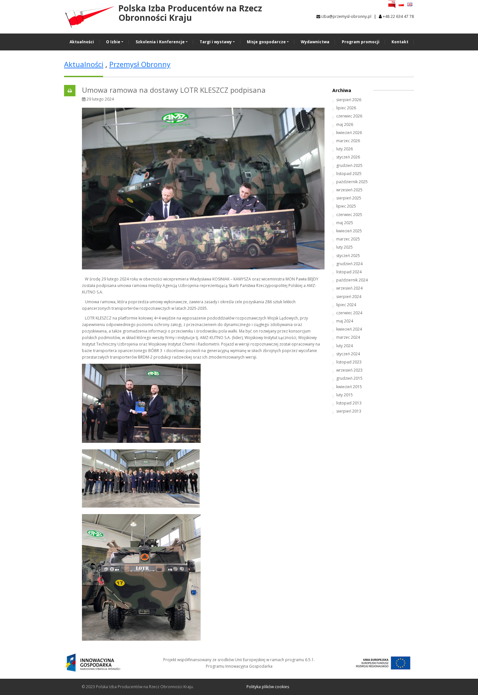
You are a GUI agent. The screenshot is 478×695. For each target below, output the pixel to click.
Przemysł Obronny (139, 64)
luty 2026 (344, 149)
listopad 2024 (349, 272)
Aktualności (82, 42)
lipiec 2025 (346, 206)
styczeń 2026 (348, 157)
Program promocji (360, 42)
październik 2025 (352, 181)
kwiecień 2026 (349, 132)
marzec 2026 (348, 140)
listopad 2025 (349, 173)
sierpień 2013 (348, 411)
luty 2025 (344, 247)
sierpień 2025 (348, 198)
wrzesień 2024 (349, 288)
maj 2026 (344, 124)
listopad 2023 (349, 362)
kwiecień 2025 (349, 231)
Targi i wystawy (216, 42)
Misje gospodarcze (266, 42)
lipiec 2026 (346, 108)
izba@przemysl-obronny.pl (345, 16)
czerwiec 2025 (349, 214)
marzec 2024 (348, 337)
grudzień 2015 (349, 378)
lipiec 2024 (346, 304)
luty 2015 (344, 395)
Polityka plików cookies (267, 686)
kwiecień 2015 (349, 386)
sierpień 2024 (348, 296)
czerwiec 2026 (349, 116)
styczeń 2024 (348, 354)
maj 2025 (344, 222)
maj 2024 (344, 321)
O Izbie (113, 42)
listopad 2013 (349, 403)
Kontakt (400, 42)
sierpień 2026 (348, 99)
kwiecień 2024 (349, 329)
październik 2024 (352, 280)
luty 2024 (344, 345)
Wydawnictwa (315, 42)
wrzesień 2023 (349, 370)
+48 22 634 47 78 (398, 16)
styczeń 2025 (348, 255)
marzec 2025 (348, 239)
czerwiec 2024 (349, 313)
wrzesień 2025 (349, 190)
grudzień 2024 (349, 263)
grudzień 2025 (349, 165)
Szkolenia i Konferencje (160, 42)
